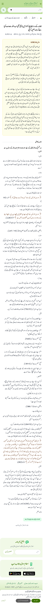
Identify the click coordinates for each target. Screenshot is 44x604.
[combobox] (27, 10)
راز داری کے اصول (11, 583)
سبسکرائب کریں (8, 552)
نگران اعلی (20, 583)
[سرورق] (40, 18)
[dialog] (21, 597)
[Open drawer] (2, 4)
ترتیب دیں (3, 601)
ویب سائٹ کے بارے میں (31, 583)
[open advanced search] (11, 10)
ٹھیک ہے (36, 600)
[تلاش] (3, 10)
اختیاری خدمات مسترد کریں (23, 600)
